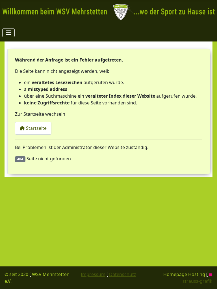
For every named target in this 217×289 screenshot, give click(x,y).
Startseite (36, 128)
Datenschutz (122, 274)
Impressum (93, 274)
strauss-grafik (197, 281)
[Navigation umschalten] (8, 33)
